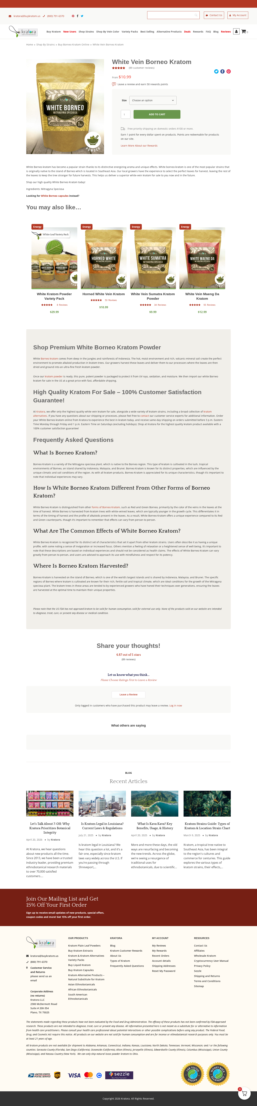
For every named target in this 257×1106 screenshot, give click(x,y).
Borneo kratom (49, 358)
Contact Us (216, 15)
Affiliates (199, 950)
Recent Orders (160, 955)
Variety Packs (130, 31)
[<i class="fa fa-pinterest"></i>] (74, 16)
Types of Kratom (120, 960)
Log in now (175, 705)
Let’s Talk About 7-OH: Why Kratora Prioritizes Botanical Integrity (49, 828)
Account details (161, 960)
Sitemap (199, 986)
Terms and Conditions (207, 981)
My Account (239, 15)
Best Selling (147, 31)
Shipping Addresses (164, 966)
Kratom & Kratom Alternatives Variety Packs (86, 958)
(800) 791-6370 (38, 962)
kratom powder (54, 376)
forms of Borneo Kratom (106, 507)
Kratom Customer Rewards (126, 950)
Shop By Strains (45, 44)
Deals (187, 31)
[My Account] (236, 31)
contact (144, 415)
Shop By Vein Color (107, 31)
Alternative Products (169, 31)
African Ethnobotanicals (82, 989)
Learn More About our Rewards (139, 145)
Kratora (40, 411)
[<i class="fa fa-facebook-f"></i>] (78, 16)
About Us (115, 955)
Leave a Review (128, 694)
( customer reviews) (141, 67)
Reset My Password (163, 971)
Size (124, 100)
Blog (216, 31)
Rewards (198, 31)
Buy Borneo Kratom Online (73, 44)
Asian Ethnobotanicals (81, 984)
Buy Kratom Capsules (81, 970)
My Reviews (159, 945)
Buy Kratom (54, 31)
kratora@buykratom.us (44, 956)
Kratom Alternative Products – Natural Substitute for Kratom (86, 977)
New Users (69, 31)
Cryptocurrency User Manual (211, 960)
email (33, 980)
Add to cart (157, 114)
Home (29, 44)
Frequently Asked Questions (127, 966)
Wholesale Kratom (205, 955)
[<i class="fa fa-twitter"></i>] (82, 16)
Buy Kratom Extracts (80, 950)
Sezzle (197, 971)
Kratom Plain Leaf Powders (84, 945)
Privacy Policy (202, 966)
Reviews (226, 31)
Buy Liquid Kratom (79, 965)
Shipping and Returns (207, 976)
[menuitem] (74, 16)
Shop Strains (86, 31)
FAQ (208, 31)
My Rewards (159, 950)
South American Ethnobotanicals (78, 996)
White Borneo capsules (55, 195)
